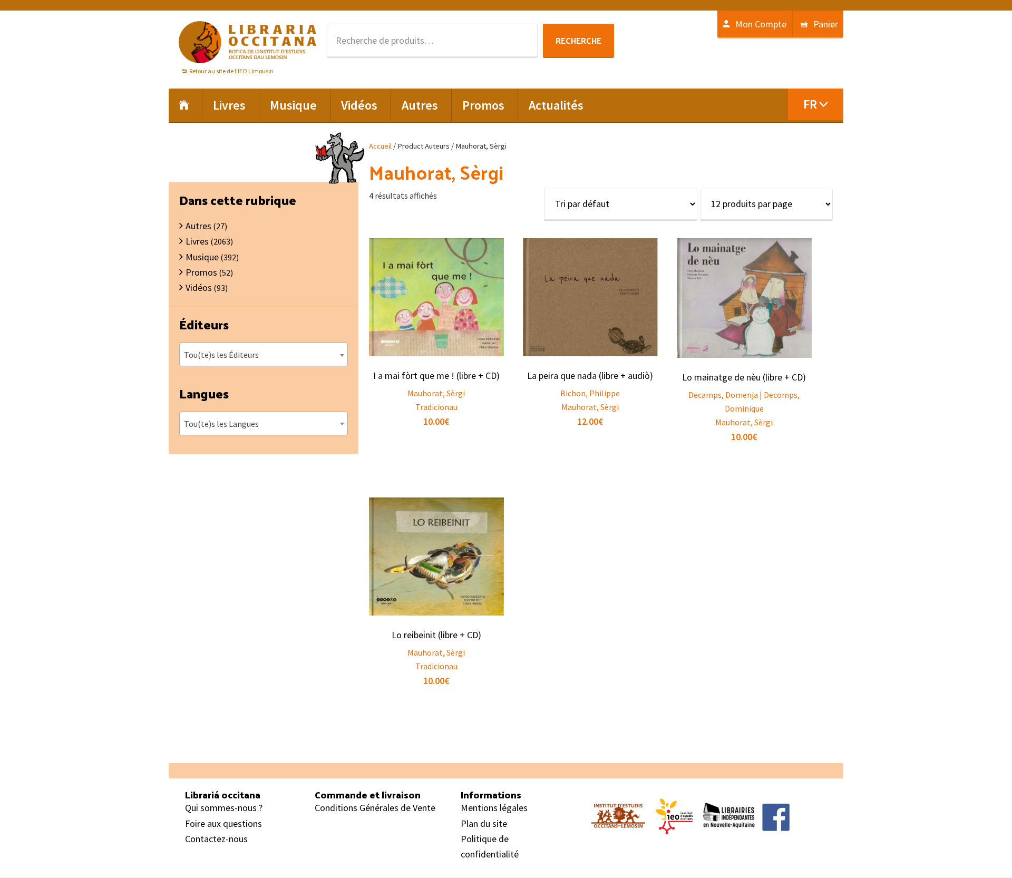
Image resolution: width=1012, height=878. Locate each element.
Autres (198, 226)
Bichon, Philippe (590, 393)
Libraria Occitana (248, 42)
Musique (202, 257)
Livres (197, 241)
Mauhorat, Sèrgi (436, 393)
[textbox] (263, 354)
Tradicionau (436, 407)
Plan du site (484, 823)
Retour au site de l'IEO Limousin (231, 71)
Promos (201, 272)
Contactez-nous (216, 839)
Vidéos (199, 287)
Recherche (578, 40)
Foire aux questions (223, 823)
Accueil (380, 146)
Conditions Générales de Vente (375, 808)
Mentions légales (494, 808)
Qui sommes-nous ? (223, 808)
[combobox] (263, 354)
